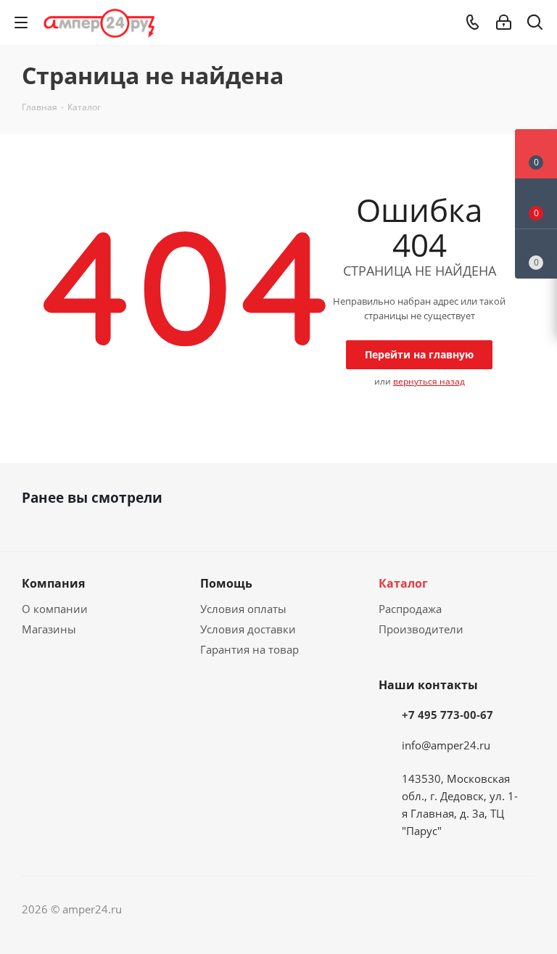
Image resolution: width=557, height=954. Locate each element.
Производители (421, 629)
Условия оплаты (243, 608)
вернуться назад (429, 381)
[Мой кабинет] (503, 22)
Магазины (49, 629)
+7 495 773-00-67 (447, 714)
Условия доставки (248, 629)
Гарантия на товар (249, 649)
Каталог (403, 583)
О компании (55, 608)
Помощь (226, 583)
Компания (53, 583)
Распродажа (410, 608)
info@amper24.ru (446, 745)
